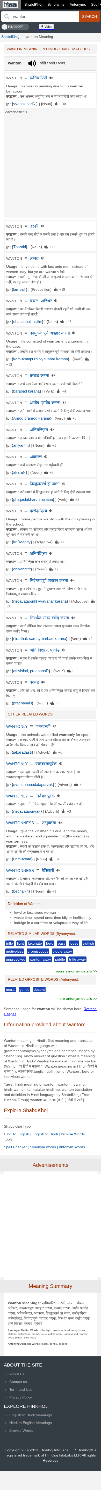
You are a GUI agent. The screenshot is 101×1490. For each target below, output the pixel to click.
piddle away (62, 951)
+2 (61, 542)
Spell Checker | (17, 1147)
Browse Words (73, 1134)
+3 (73, 418)
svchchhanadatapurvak (33, 784)
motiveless (14, 951)
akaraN (19, 472)
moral (10, 989)
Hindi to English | (18, 1134)
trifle (9, 943)
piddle (60, 959)
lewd (50, 943)
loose (74, 943)
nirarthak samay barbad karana (39, 638)
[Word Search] (6, 16)
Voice (48, 27)
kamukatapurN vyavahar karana (40, 359)
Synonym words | (44, 1147)
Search (89, 16)
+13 (67, 321)
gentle (24, 989)
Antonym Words (72, 1147)
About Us (16, 1374)
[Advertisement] (50, 167)
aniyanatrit (22, 569)
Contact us (18, 1382)
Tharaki (19, 247)
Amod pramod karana (31, 418)
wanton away (40, 959)
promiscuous (37, 951)
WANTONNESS (20, 823)
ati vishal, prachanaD (31, 671)
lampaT (19, 289)
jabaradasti (22, 752)
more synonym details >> (76, 971)
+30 (62, 103)
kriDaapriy (22, 542)
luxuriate (35, 943)
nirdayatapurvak (26, 811)
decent (39, 989)
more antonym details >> (76, 998)
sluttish (88, 943)
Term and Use (20, 1389)
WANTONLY (17, 726)
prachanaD (22, 703)
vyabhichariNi (24, 104)
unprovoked (15, 959)
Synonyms (55, 4)
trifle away (77, 959)
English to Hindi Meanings (30, 1415)
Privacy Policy (20, 1397)
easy (62, 943)
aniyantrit (20, 445)
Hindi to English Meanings (30, 1423)
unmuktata (22, 859)
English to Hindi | (46, 1134)
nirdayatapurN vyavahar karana (40, 601)
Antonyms (78, 4)
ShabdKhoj (33, 4)
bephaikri (20, 891)
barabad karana (26, 391)
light (20, 943)
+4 (63, 391)
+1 (53, 891)
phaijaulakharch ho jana (33, 499)
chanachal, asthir (27, 321)
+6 (59, 752)
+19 (51, 246)
